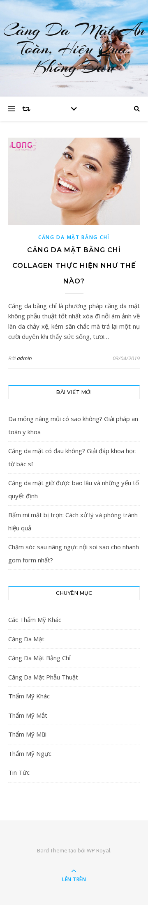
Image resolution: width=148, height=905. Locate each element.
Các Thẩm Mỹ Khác (34, 619)
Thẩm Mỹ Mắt (27, 715)
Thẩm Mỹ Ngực (29, 753)
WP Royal (98, 850)
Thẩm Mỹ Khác (29, 696)
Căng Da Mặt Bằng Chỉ (74, 237)
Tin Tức (19, 772)
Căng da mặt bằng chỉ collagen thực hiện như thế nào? (74, 265)
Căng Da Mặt (26, 639)
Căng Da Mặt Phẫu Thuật (43, 677)
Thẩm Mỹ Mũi (27, 734)
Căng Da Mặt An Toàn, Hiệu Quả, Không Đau (74, 48)
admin (24, 358)
